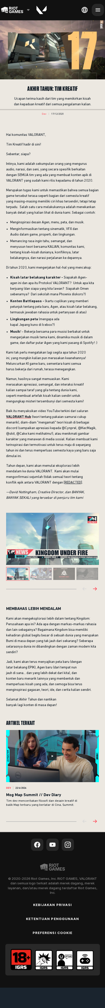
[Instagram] (68, 845)
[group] (52, 574)
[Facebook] (37, 845)
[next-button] (95, 589)
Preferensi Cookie (52, 933)
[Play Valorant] (41, 10)
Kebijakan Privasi (52, 905)
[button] (44, 114)
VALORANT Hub (18, 417)
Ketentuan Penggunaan (52, 919)
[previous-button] (85, 589)
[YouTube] (52, 845)
